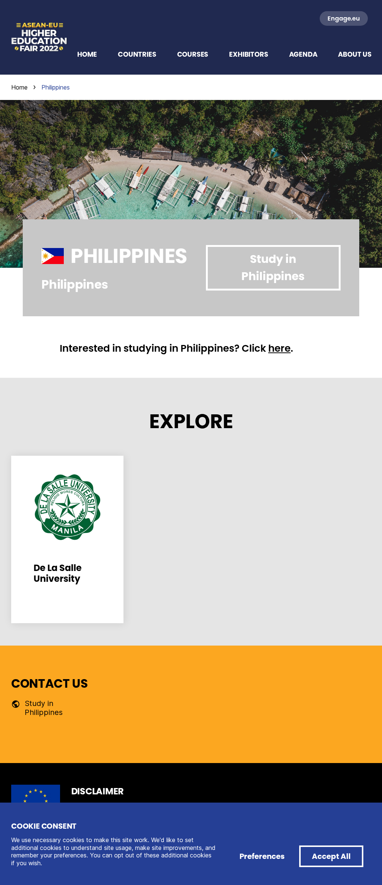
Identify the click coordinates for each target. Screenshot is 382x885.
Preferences (262, 856)
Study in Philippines (273, 267)
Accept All (331, 856)
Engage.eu (344, 18)
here (279, 348)
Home (19, 87)
